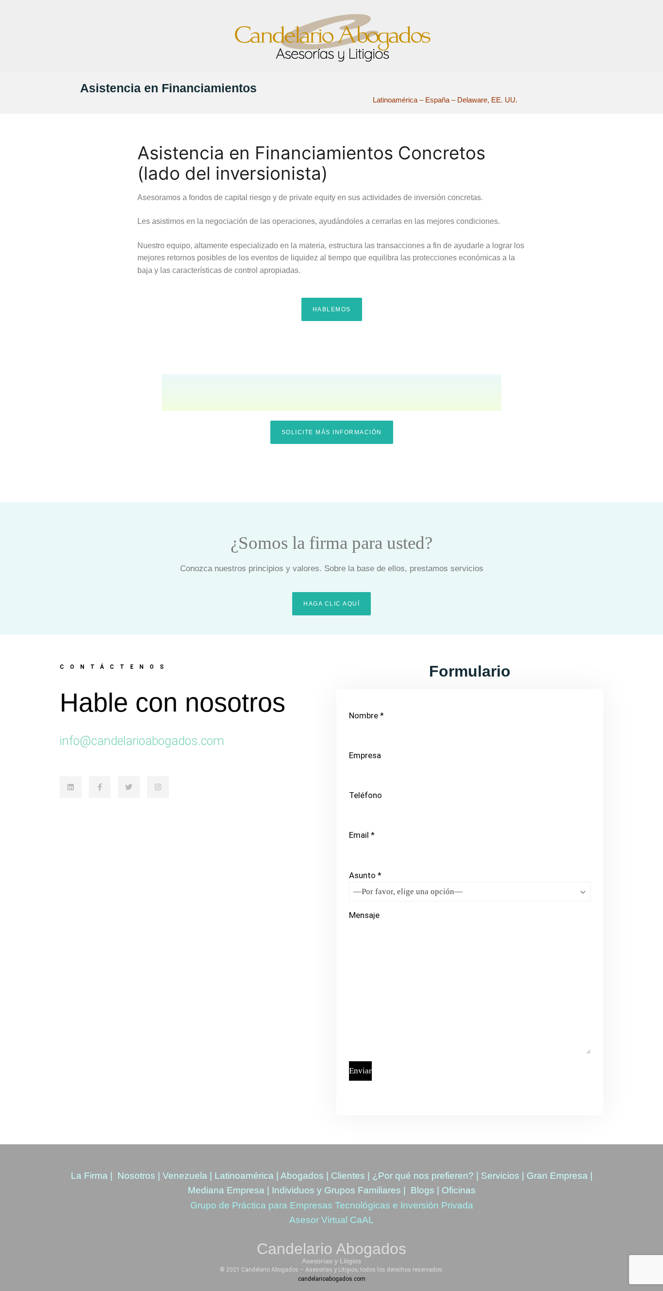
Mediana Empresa (226, 1190)
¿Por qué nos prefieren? (423, 1176)
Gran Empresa (557, 1176)
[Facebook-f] (100, 787)
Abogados (302, 1176)
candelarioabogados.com (331, 1278)
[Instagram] (158, 787)
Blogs (422, 1190)
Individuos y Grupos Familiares (336, 1190)
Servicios (500, 1176)
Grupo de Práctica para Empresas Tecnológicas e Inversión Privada (331, 1205)
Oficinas (459, 1190)
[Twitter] (129, 787)
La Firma (89, 1176)
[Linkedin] (71, 787)
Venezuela (185, 1176)
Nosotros (136, 1176)
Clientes (348, 1176)
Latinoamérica (244, 1176)
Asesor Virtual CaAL (331, 1220)
